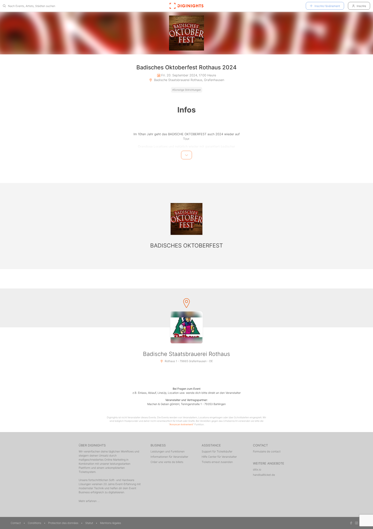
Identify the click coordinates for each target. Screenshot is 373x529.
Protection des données (63, 523)
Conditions (35, 523)
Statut (89, 523)
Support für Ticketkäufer (217, 451)
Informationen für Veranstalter (169, 456)
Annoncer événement (181, 424)
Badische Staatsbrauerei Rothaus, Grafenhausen (188, 80)
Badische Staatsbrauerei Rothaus (186, 353)
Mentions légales (110, 523)
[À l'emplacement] (186, 327)
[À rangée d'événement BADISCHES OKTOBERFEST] (186, 219)
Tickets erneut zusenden (217, 462)
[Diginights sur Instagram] (356, 523)
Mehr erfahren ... (89, 501)
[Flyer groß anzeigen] (186, 33)
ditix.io (257, 469)
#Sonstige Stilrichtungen (186, 89)
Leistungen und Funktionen (168, 451)
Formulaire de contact (267, 451)
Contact (16, 523)
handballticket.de (264, 474)
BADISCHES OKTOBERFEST (186, 245)
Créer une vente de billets (167, 462)
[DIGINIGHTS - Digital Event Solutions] (186, 6)
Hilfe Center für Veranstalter (219, 456)
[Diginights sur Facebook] (350, 523)
